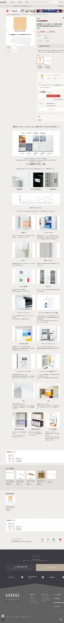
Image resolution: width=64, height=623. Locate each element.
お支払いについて (33, 598)
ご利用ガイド (46, 2)
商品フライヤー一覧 (46, 600)
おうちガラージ (58, 85)
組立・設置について (34, 600)
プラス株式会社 (11, 599)
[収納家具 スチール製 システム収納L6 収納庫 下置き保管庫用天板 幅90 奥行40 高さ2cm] (20, 31)
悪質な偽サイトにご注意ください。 (13, 601)
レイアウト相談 (57, 594)
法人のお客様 (56, 598)
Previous (7, 31)
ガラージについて (40, 2)
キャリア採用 (56, 606)
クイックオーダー (46, 596)
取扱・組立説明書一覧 (46, 598)
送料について (33, 596)
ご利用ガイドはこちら (51, 109)
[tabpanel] (20, 31)
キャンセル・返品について (35, 602)
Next (33, 31)
